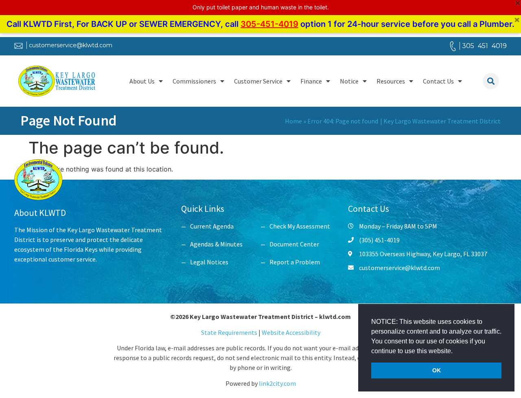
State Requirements (229, 332)
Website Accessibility (291, 332)
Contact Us (438, 81)
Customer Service (258, 81)
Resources (391, 81)
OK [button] (436, 370)
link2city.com (277, 383)
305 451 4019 (484, 46)
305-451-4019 (269, 24)
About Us (142, 81)
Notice (349, 81)
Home (293, 121)
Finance (311, 81)
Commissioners (194, 81)
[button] (455, 351)
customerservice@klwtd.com (70, 45)
